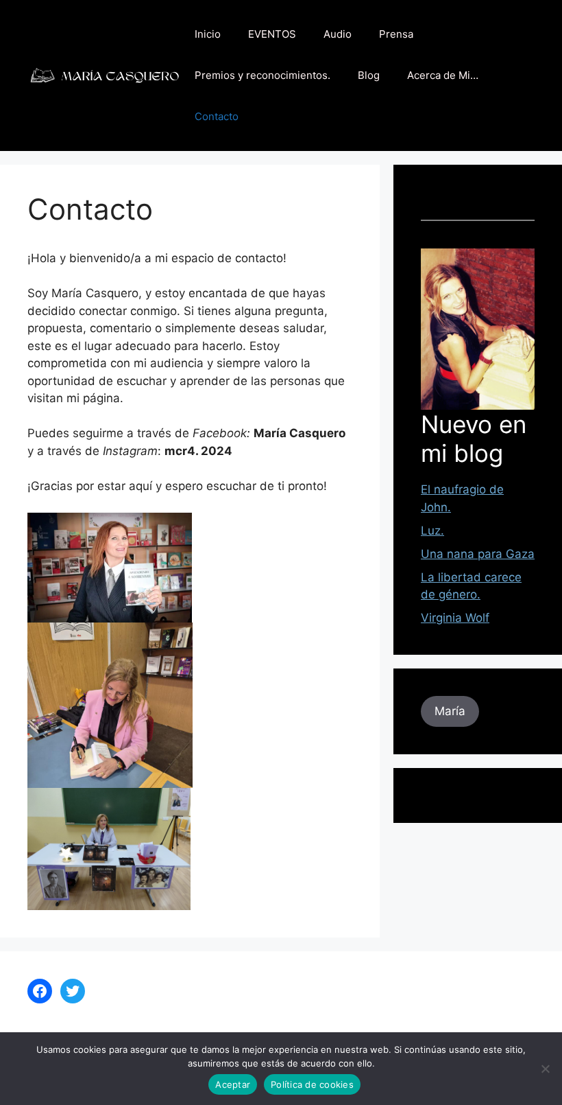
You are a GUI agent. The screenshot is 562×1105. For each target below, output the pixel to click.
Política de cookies (312, 1084)
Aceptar (232, 1084)
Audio (337, 33)
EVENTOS (272, 33)
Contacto (217, 116)
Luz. (432, 530)
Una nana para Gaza (478, 554)
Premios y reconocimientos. (262, 75)
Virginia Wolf (455, 618)
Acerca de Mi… (442, 75)
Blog (369, 75)
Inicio (208, 33)
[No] (545, 1068)
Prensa (396, 33)
